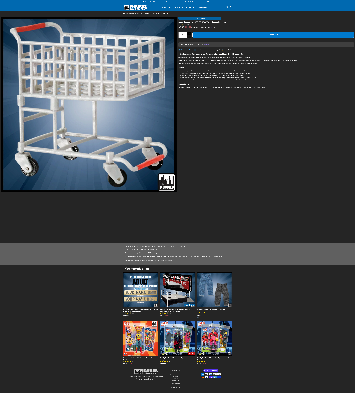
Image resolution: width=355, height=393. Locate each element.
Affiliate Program (175, 383)
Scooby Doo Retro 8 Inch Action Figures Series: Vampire (175, 359)
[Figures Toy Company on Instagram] (174, 388)
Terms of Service (175, 382)
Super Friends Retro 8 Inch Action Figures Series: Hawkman (139, 359)
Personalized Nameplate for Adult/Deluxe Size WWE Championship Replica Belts (140, 310)
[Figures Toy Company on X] (179, 388)
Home (164, 7)
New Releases (202, 7)
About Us (175, 378)
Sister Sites (176, 376)
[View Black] (198, 317)
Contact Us (176, 373)
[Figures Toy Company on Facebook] (171, 388)
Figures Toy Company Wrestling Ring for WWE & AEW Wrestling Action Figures (176, 310)
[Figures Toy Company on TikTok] (177, 388)
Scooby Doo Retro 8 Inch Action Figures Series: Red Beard (214, 359)
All (130, 13)
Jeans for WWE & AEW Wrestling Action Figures (212, 309)
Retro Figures (190, 7)
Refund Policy (175, 380)
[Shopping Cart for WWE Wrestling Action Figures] (89, 104)
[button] (53, 212)
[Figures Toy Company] (135, 7)
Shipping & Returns (186, 50)
